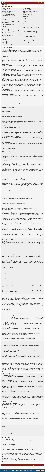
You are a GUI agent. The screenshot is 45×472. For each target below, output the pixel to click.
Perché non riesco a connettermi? (6, 12)
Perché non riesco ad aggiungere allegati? (7, 32)
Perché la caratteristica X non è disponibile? (29, 40)
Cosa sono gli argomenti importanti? (7, 43)
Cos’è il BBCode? (4, 38)
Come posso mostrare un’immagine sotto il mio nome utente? (10, 21)
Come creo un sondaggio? (5, 29)
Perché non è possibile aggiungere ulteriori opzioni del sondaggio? (11, 30)
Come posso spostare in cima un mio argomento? (9, 36)
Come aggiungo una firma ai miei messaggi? (8, 28)
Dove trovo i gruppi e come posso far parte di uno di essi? (31, 11)
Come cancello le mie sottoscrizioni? (28, 33)
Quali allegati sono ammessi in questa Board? (29, 36)
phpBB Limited (25, 440)
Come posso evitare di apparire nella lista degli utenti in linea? (10, 18)
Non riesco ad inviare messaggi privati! (28, 17)
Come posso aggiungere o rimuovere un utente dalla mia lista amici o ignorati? (32, 23)
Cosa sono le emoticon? (5, 40)
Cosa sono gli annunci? (5, 42)
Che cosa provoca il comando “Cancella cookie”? (8, 15)
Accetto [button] (40, 470)
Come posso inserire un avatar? (6, 22)
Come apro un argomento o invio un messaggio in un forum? (10, 27)
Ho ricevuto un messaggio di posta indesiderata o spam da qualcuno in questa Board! (33, 19)
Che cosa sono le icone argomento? (7, 44)
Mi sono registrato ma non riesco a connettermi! (8, 11)
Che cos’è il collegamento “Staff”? (27, 14)
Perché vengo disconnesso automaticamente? (8, 14)
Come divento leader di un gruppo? (28, 12)
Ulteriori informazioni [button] (28, 470)
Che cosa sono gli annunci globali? (7, 41)
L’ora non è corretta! (4, 19)
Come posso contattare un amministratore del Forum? (30, 42)
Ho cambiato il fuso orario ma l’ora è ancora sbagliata (9, 20)
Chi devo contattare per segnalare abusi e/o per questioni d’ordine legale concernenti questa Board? (33, 41)
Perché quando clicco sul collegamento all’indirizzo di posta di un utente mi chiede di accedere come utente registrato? (12, 24)
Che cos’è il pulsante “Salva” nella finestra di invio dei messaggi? (11, 34)
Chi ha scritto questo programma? (28, 39)
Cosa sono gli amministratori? (27, 9)
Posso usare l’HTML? (4, 39)
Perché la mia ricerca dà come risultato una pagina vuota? (31, 27)
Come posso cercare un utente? (27, 28)
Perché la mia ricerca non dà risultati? (28, 26)
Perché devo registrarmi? (5, 9)
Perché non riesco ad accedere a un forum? (8, 31)
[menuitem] (3, 2)
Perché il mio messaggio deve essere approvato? (8, 35)
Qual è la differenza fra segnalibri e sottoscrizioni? (30, 31)
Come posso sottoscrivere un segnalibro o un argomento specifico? (32, 32)
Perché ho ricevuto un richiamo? (6, 33)
